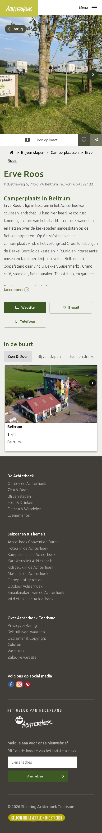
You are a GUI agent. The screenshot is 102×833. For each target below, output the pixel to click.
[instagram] (19, 684)
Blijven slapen (32, 152)
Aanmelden (35, 776)
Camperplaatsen (65, 152)
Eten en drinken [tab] (83, 356)
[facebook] (11, 684)
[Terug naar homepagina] (12, 152)
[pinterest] (27, 684)
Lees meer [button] (14, 289)
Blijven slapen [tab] (49, 356)
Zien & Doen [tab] (18, 356)
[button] (94, 8)
